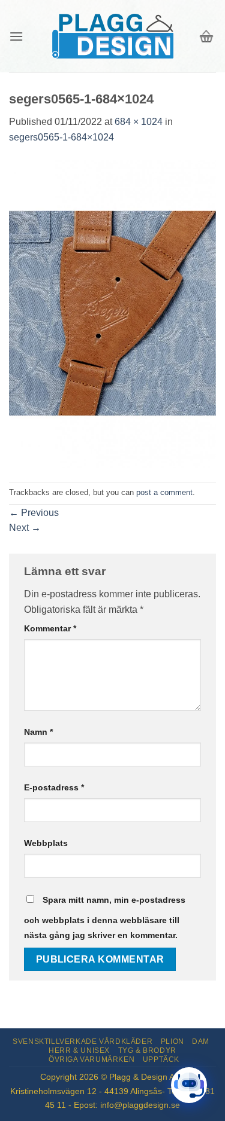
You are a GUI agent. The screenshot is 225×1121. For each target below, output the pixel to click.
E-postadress (54, 787)
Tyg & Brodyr (147, 1050)
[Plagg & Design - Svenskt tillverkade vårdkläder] (113, 36)
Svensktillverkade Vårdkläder (82, 1041)
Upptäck (161, 1059)
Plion (172, 1041)
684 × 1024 (139, 122)
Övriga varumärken (91, 1059)
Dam (200, 1041)
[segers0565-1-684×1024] (112, 313)
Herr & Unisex (79, 1050)
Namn (38, 732)
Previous (34, 513)
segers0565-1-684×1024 (61, 137)
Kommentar (50, 628)
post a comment (164, 492)
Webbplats (46, 843)
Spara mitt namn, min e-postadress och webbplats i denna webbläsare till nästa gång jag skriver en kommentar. (104, 917)
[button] (16, 36)
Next (25, 528)
